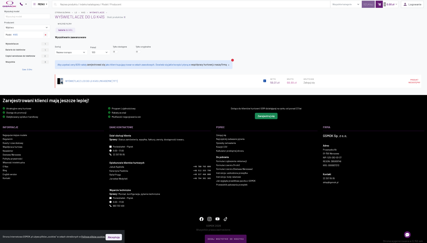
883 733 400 (118, 205)
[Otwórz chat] (407, 234)
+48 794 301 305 (202, 178)
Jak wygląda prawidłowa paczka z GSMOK (236, 181)
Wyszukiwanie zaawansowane (70, 37)
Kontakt (6, 178)
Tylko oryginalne (143, 46)
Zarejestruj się (266, 116)
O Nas (5, 166)
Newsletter (8, 151)
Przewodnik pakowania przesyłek (232, 184)
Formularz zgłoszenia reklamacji (231, 161)
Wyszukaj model (11, 11)
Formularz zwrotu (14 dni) (228, 165)
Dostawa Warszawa (12, 154)
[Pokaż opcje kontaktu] (23, 4)
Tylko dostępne (120, 46)
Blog (5, 170)
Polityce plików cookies (93, 236)
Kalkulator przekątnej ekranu (230, 151)
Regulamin (8, 139)
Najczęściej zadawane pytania (230, 139)
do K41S (65, 30)
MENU (41, 4)
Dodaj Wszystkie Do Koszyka (226, 239)
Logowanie (414, 4)
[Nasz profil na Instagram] (209, 219)
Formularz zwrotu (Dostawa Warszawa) (234, 169)
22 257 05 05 (119, 154)
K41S (83, 12)
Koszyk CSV (221, 147)
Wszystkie (26, 61)
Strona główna (62, 12)
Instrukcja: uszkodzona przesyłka (232, 173)
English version (10, 174)
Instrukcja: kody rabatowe (228, 177)
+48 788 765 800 (202, 167)
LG (76, 12)
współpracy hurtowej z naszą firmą (209, 64)
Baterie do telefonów (26, 49)
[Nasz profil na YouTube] (218, 219)
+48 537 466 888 (202, 174)
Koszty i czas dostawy (13, 143)
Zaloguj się (309, 82)
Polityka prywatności (12, 158)
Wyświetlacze (26, 43)
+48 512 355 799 (202, 171)
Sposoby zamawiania (226, 143)
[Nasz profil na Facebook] (201, 219)
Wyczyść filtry (65, 24)
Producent (9, 22)
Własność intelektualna (14, 162)
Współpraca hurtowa (12, 147)
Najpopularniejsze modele (15, 135)
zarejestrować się (96, 64)
